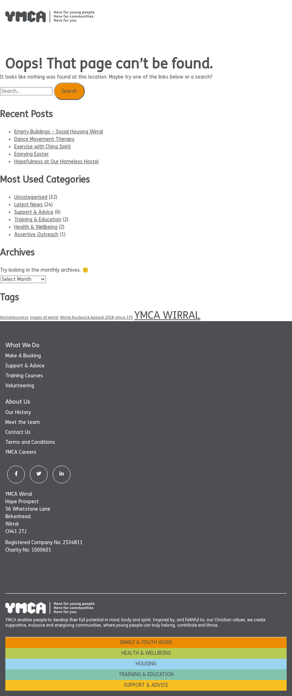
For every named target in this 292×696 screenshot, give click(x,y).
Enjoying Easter (31, 154)
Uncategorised (30, 197)
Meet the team (22, 422)
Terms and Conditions (30, 442)
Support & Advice (33, 212)
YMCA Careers (20, 452)
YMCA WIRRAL (167, 315)
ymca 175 (124, 317)
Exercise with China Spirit (42, 147)
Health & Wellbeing (35, 227)
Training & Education (37, 220)
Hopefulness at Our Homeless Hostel (56, 162)
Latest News (28, 205)
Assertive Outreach (36, 235)
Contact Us (18, 432)
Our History (18, 412)
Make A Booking (23, 356)
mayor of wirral (44, 317)
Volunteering (19, 386)
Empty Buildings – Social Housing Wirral (58, 132)
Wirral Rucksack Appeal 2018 (87, 317)
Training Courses (24, 376)
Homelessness (14, 317)
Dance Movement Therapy (44, 139)
